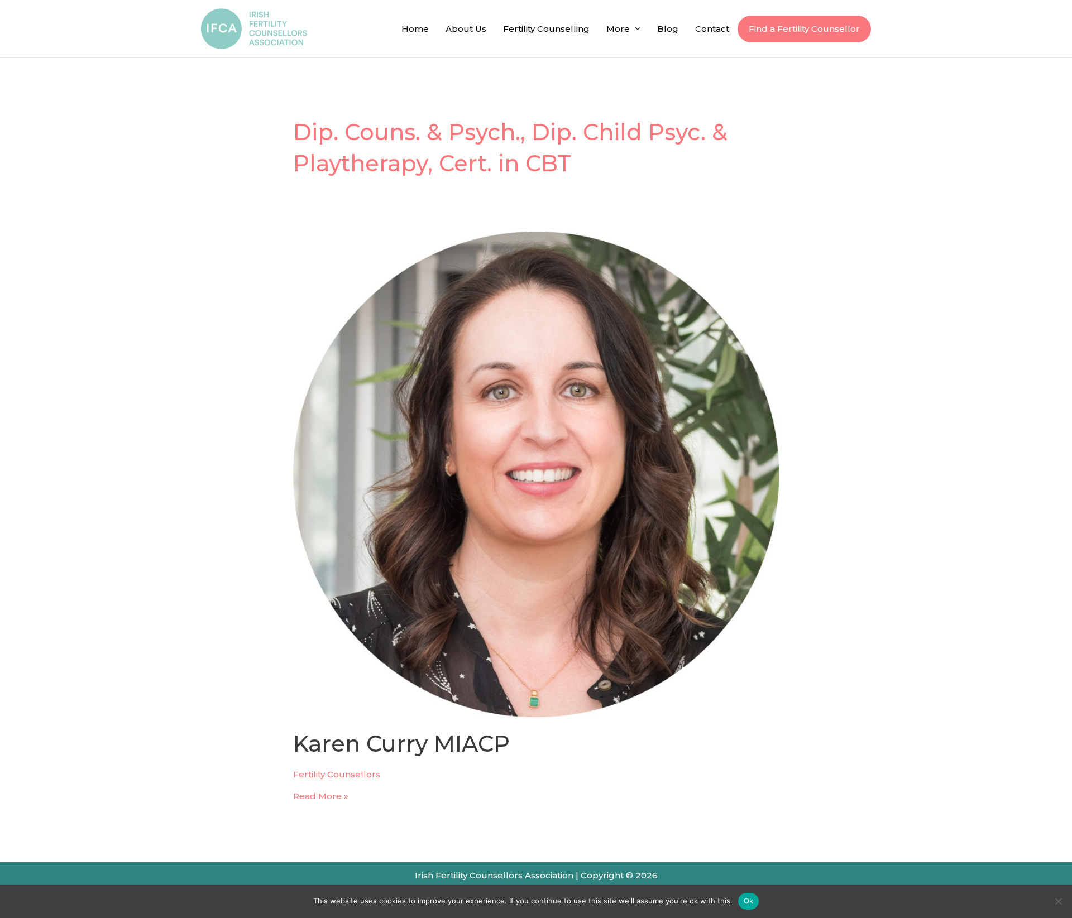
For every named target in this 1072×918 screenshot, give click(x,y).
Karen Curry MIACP (401, 743)
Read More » (320, 796)
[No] (1058, 901)
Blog (667, 28)
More (618, 28)
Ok (749, 900)
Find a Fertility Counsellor (804, 28)
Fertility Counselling (546, 28)
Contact (712, 28)
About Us (466, 28)
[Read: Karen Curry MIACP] (536, 473)
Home (415, 28)
